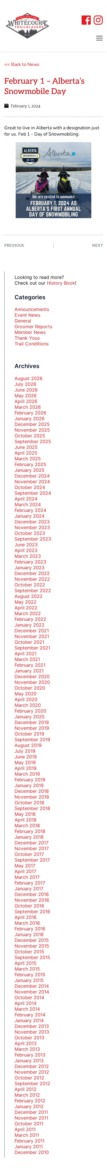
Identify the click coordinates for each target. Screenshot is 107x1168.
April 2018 (26, 820)
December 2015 (32, 940)
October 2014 (29, 997)
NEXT (97, 245)
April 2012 (26, 1089)
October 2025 (30, 436)
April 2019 (26, 768)
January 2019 (29, 785)
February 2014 (30, 1015)
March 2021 (27, 659)
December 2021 (32, 630)
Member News (30, 332)
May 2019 (25, 762)
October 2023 (30, 533)
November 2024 (32, 481)
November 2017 (32, 848)
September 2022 (33, 590)
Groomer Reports (33, 326)
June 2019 (26, 757)
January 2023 (30, 567)
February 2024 (30, 510)
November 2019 (32, 728)
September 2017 (32, 860)
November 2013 (32, 1032)
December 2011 (31, 1112)
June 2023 (26, 544)
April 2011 (25, 1129)
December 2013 (32, 1026)
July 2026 (25, 384)
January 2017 (29, 888)
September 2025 (33, 441)
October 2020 (30, 688)
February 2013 (30, 1055)
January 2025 (30, 470)
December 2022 (32, 573)
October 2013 (29, 1037)
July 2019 (25, 751)
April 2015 (26, 963)
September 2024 (33, 493)
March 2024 (28, 504)
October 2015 (29, 951)
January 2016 (29, 934)
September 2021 (32, 648)
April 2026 (26, 401)
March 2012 (27, 1095)
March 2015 (27, 969)
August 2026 (29, 378)
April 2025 (26, 453)
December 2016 (32, 894)
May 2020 (26, 694)
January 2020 (30, 716)
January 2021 (29, 671)
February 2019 (30, 779)
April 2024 (26, 499)
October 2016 (29, 906)
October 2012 (29, 1078)
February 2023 (30, 562)
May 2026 (26, 395)
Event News (27, 315)
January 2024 (30, 516)
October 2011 (29, 1123)
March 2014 (27, 1009)
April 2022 (26, 608)
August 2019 (28, 745)
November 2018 (32, 797)
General (23, 321)
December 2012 (32, 1066)
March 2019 (27, 774)
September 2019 (32, 739)
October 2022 (30, 585)
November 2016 (32, 900)
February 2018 (30, 831)
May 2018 (25, 814)
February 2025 (30, 464)
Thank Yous (27, 338)
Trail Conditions (32, 344)
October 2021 (29, 642)
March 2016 (27, 923)
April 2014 (26, 1003)
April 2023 (26, 550)
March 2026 (28, 407)
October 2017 (29, 854)
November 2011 (31, 1118)
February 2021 (30, 665)
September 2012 (32, 1083)
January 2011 (29, 1146)
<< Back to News (21, 64)
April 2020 (26, 699)
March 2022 (28, 613)
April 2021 (26, 653)
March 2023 (28, 556)
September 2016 (32, 911)
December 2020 (32, 676)
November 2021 (32, 636)
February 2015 (30, 974)
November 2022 (32, 579)
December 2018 (32, 791)
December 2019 (32, 722)
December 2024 (32, 476)
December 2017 (32, 843)
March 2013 (27, 1049)
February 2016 (30, 929)
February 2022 (30, 619)
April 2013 (26, 1043)
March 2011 (27, 1135)
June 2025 (26, 447)
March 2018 (27, 825)
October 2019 (29, 734)
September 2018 (32, 808)
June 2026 (26, 390)
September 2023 (33, 539)
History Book (61, 283)
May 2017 (25, 865)
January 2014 (29, 1020)
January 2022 (30, 625)
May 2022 (26, 602)
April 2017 (25, 871)
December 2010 (32, 1152)
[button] (99, 38)
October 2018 (29, 802)
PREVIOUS (14, 245)
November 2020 (32, 682)
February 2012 (30, 1101)
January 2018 (29, 837)
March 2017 (27, 877)
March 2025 (28, 458)
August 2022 (29, 596)
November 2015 (32, 946)
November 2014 (32, 992)
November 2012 (32, 1072)
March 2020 (28, 705)
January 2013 (29, 1060)
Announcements (32, 309)
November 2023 (32, 527)
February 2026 (30, 413)
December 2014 (32, 986)
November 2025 (32, 430)
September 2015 (32, 957)
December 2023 (32, 522)
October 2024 (30, 487)
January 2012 (29, 1106)
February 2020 (30, 711)
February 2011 (30, 1141)
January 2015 (29, 980)
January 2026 (30, 418)
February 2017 (30, 883)
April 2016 (26, 917)
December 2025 (32, 424)
